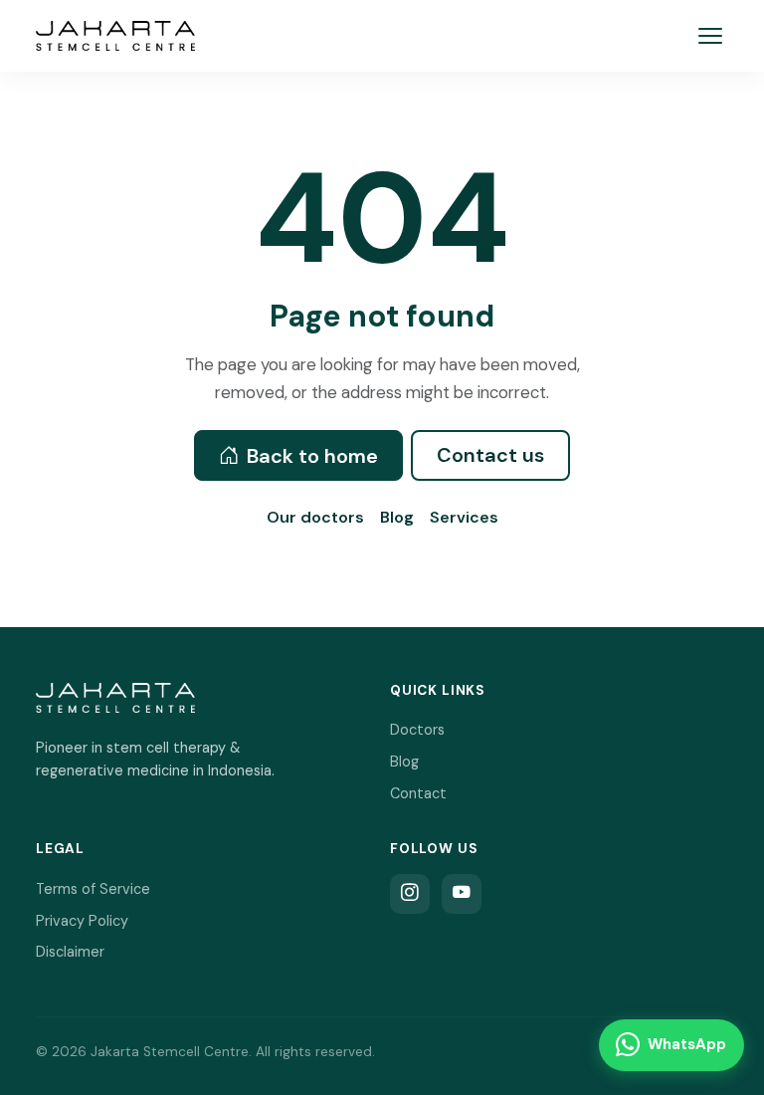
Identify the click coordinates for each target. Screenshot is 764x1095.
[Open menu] (710, 35)
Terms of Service (93, 889)
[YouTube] (461, 894)
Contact (418, 793)
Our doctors (315, 517)
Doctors (417, 730)
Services (464, 517)
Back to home (312, 456)
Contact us (490, 455)
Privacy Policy (82, 921)
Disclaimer (70, 952)
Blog (397, 517)
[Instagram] (410, 894)
